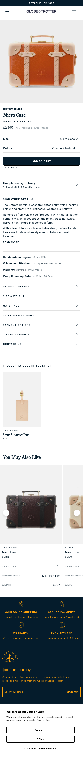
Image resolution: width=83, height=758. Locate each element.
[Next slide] (77, 513)
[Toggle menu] (7, 11)
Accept (40, 729)
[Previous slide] (6, 513)
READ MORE (11, 242)
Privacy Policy (44, 720)
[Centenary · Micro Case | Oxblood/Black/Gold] (31, 509)
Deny (40, 739)
